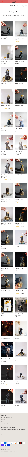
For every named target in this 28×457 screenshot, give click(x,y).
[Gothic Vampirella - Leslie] (7, 328)
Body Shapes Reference (6, 417)
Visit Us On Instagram (6, 423)
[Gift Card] (7, 304)
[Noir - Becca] (7, 372)
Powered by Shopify (15, 451)
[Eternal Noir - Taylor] (7, 281)
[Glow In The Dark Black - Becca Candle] (21, 304)
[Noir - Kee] (7, 396)
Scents (2, 421)
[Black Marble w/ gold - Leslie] (7, 142)
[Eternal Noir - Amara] (7, 190)
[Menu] (2, 5)
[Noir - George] (21, 372)
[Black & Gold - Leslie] (7, 96)
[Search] (5, 5)
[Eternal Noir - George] (21, 214)
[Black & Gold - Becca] (21, 29)
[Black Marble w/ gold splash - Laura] (7, 166)
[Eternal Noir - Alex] (21, 166)
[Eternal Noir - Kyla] (7, 259)
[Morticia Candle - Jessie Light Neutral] (7, 349)
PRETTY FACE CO (14, 5)
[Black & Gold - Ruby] (21, 96)
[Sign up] (26, 435)
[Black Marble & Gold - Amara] (21, 119)
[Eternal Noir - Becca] (21, 190)
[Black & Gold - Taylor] (7, 119)
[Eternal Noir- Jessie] (21, 281)
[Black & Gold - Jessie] (21, 52)
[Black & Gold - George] (7, 52)
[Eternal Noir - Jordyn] (7, 237)
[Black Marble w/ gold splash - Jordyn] (21, 142)
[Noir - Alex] (21, 349)
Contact (3, 419)
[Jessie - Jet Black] (21, 328)
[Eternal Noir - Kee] (21, 237)
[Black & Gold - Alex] (7, 28)
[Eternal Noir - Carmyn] (7, 214)
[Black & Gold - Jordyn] (7, 74)
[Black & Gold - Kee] (21, 74)
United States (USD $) (5, 449)
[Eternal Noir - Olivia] (21, 259)
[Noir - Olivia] (21, 396)
